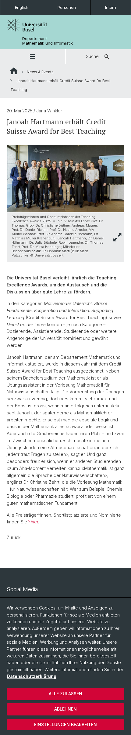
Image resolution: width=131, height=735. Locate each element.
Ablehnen (65, 708)
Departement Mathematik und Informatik (47, 40)
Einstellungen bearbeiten (65, 724)
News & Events (40, 72)
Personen (67, 7)
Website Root (13, 70)
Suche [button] (92, 56)
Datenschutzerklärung (31, 676)
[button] (32, 56)
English (21, 7)
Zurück (13, 537)
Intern (110, 7)
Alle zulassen (65, 693)
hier (34, 521)
